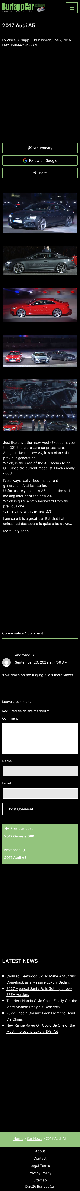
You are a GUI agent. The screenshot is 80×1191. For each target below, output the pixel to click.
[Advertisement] (40, 98)
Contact (40, 1158)
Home (18, 1138)
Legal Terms (40, 1165)
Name (7, 761)
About (40, 1151)
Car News (34, 1138)
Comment (10, 718)
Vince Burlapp (18, 40)
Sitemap (40, 1180)
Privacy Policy (40, 1173)
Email (6, 783)
